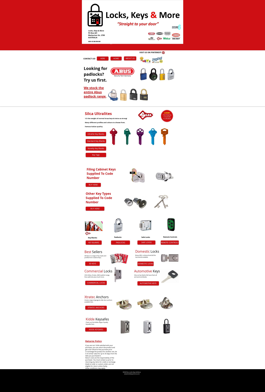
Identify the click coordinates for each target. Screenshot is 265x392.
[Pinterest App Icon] (163, 52)
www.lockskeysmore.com (99, 294)
